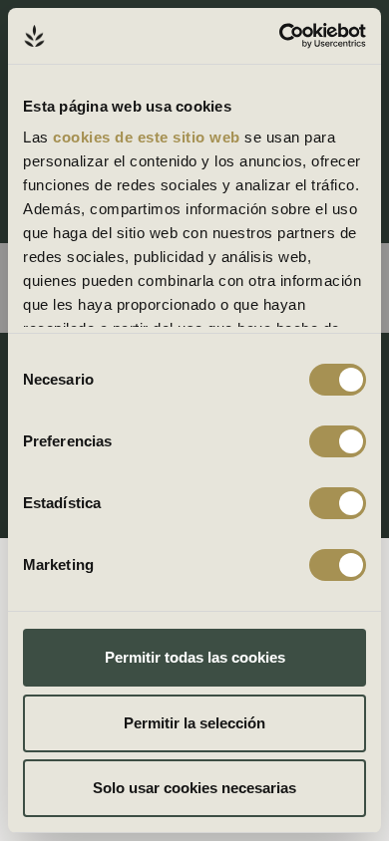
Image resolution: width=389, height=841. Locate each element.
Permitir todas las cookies (195, 657)
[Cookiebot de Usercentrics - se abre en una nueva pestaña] (280, 36)
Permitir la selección (194, 722)
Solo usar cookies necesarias (194, 787)
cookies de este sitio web (148, 137)
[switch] (337, 441)
